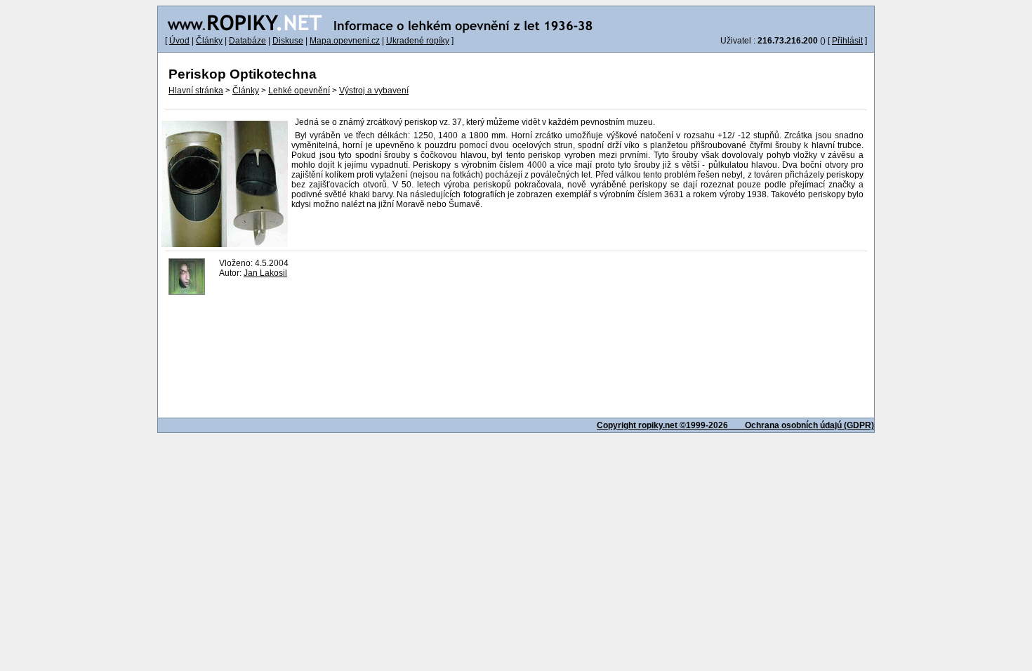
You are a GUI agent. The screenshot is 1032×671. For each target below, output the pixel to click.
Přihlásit (847, 41)
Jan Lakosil (265, 273)
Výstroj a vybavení (374, 90)
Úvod (179, 41)
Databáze (247, 41)
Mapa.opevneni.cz (345, 41)
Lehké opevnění (299, 90)
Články (209, 41)
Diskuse (287, 41)
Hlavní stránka (195, 90)
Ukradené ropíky (417, 41)
